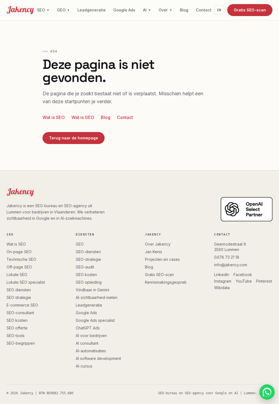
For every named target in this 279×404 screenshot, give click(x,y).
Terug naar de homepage (73, 138)
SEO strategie (19, 297)
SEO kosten (17, 320)
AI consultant (87, 343)
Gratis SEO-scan (250, 10)
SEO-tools (16, 335)
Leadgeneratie (91, 10)
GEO (80, 244)
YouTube (244, 281)
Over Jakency (158, 244)
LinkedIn (221, 274)
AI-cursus (84, 366)
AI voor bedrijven (91, 335)
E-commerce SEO (22, 305)
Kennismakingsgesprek (166, 282)
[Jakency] (21, 10)
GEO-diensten (88, 251)
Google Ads (124, 10)
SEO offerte (17, 328)
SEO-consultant (20, 312)
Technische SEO (21, 259)
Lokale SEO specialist (26, 282)
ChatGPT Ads (88, 328)
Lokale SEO (17, 274)
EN (219, 10)
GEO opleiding (89, 282)
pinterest (264, 281)
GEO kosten (86, 274)
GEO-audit (85, 267)
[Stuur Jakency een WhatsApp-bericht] (267, 392)
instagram (222, 281)
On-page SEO (19, 251)
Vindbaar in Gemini (92, 289)
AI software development (98, 358)
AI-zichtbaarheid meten (96, 297)
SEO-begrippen (21, 343)
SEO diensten (19, 289)
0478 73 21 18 (226, 257)
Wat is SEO (54, 117)
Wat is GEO (82, 117)
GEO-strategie (88, 259)
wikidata (222, 287)
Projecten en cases (162, 259)
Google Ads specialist (95, 320)
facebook (242, 274)
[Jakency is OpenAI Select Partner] (246, 209)
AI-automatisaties (91, 350)
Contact (203, 10)
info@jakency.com (230, 264)
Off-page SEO (19, 267)
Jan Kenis (153, 251)
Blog (184, 10)
